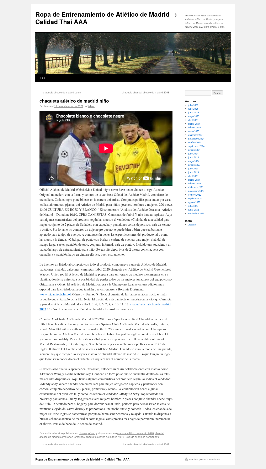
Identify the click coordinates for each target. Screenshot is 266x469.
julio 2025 (193, 108)
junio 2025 (193, 112)
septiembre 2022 (196, 198)
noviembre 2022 (196, 190)
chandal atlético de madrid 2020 (135, 433)
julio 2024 (193, 153)
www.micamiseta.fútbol (55, 294)
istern (91, 106)
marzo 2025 (194, 123)
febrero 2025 (194, 127)
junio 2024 (193, 157)
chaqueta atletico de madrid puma (60, 92)
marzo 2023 (194, 179)
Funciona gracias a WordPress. (204, 459)
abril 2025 (193, 119)
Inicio (43, 78)
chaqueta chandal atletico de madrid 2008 (147, 92)
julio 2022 (193, 205)
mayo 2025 (193, 116)
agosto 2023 (194, 164)
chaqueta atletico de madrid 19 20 (105, 436)
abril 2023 (193, 176)
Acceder (192, 224)
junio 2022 (193, 209)
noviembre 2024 (196, 138)
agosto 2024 (194, 149)
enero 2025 (193, 131)
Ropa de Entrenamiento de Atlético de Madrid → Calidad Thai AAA (106, 18)
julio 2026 (193, 105)
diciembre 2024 (195, 134)
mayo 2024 (193, 161)
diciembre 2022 (195, 187)
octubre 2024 (194, 142)
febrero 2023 (194, 183)
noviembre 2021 (196, 213)
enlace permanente (149, 436)
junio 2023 (193, 172)
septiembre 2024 (196, 146)
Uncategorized (87, 433)
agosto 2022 (194, 202)
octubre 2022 (194, 194)
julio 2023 (193, 168)
